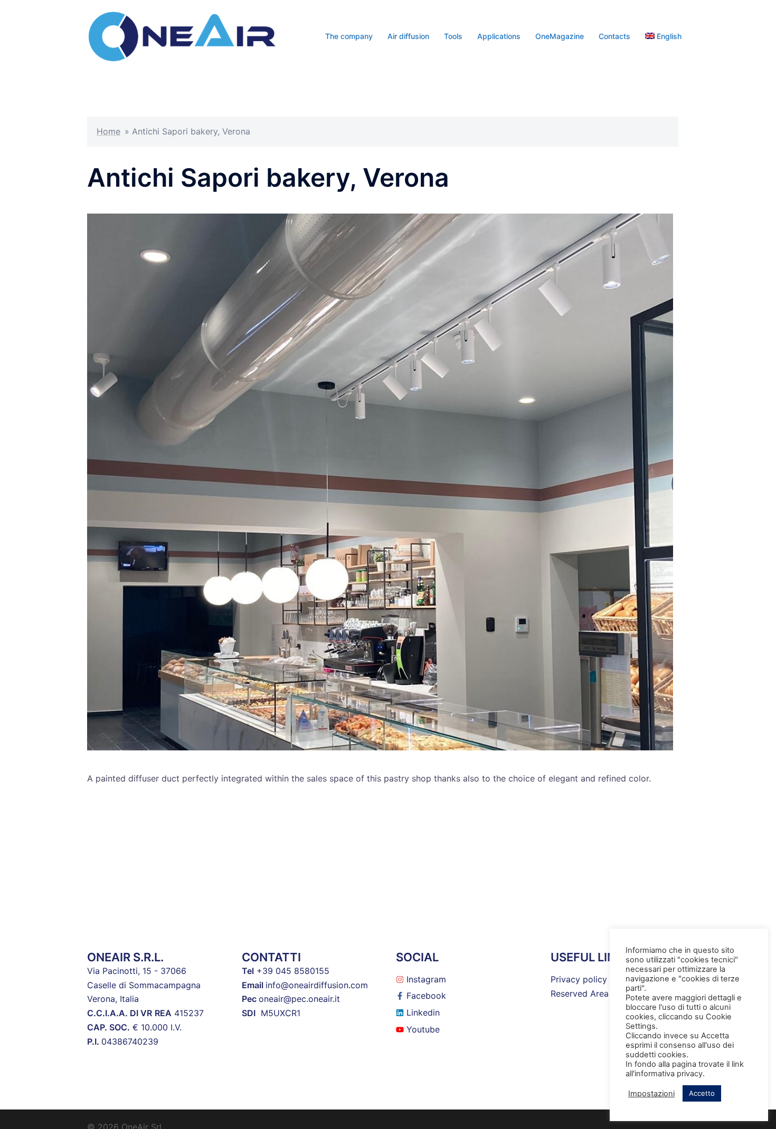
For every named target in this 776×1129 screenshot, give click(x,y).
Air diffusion (408, 36)
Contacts (614, 36)
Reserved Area (580, 993)
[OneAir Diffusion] (182, 35)
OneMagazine (559, 36)
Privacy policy (579, 979)
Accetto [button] (702, 1093)
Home (108, 131)
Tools (453, 36)
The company (349, 36)
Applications (499, 36)
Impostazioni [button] (651, 1093)
